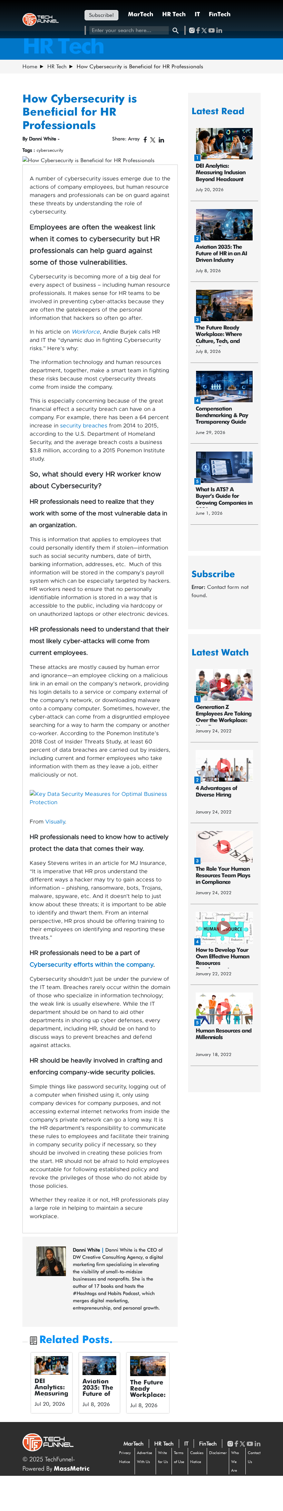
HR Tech (174, 15)
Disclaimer (218, 1452)
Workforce (85, 332)
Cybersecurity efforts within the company (91, 965)
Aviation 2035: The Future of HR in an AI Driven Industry (97, 1397)
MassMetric (71, 1469)
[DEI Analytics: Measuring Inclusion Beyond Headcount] (52, 1365)
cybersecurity (50, 150)
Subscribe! (101, 15)
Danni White (87, 1250)
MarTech (140, 15)
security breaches (83, 425)
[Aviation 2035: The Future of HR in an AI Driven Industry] (99, 1365)
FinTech (220, 15)
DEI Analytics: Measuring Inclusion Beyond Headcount (51, 1396)
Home (29, 66)
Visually (55, 821)
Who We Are (235, 1461)
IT (197, 15)
